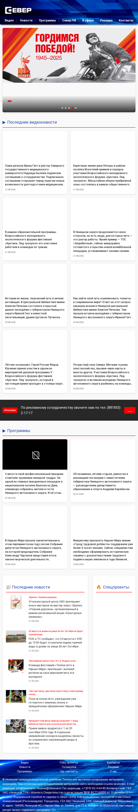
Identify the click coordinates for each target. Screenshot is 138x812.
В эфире (88, 20)
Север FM (69, 20)
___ (130, 410)
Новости (26, 20)
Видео (9, 20)
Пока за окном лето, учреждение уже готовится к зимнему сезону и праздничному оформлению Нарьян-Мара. (55, 702)
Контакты (126, 20)
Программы (47, 20)
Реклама (106, 20)
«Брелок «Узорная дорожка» (43, 597)
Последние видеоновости (32, 122)
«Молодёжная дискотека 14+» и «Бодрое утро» (52, 661)
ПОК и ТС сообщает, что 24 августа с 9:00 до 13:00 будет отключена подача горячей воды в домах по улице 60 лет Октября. (55, 642)
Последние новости (31, 587)
